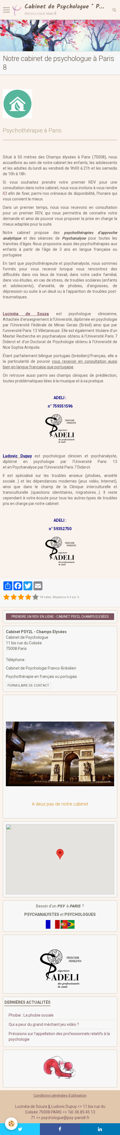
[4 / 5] (28, 597)
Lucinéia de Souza (26, 314)
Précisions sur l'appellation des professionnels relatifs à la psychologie (59, 1036)
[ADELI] (60, 968)
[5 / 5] (35, 597)
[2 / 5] (14, 597)
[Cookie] (11, 1123)
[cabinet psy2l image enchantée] (60, 35)
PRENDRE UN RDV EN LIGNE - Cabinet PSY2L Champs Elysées (60, 617)
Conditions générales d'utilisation (60, 1095)
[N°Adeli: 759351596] (60, 428)
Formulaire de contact (28, 685)
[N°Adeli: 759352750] (60, 550)
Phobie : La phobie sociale (31, 1015)
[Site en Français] (53, 924)
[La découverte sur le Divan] (60, 1068)
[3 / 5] (21, 597)
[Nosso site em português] (68, 924)
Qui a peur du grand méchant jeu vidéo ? (44, 1024)
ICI (5, 193)
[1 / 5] (6, 597)
